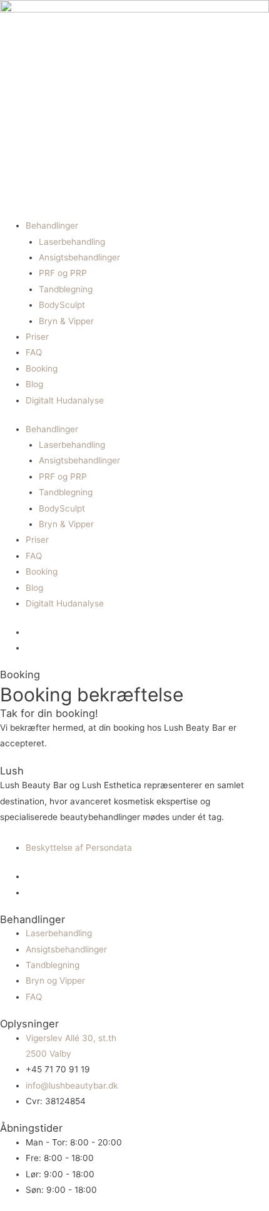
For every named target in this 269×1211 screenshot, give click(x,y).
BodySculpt (62, 305)
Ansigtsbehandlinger (79, 257)
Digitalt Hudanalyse (65, 400)
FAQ (34, 352)
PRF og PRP (63, 273)
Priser (37, 337)
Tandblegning (66, 289)
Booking (42, 368)
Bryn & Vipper (66, 321)
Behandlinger (52, 225)
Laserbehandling (72, 242)
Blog (34, 384)
